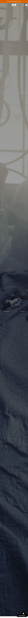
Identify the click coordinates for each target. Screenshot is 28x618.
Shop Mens (22, 311)
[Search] (4, 5)
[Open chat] (23, 613)
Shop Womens (6, 311)
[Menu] (1, 5)
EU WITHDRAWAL (21, 615)
